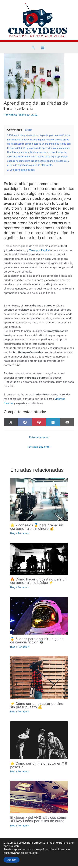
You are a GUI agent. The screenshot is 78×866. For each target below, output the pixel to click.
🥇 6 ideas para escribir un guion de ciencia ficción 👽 (37, 640)
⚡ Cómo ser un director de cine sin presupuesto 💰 (36, 705)
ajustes (33, 852)
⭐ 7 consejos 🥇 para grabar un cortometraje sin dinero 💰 (36, 527)
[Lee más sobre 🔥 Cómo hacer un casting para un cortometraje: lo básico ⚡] (39, 558)
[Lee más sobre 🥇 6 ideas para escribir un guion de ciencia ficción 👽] (39, 615)
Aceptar (11, 859)
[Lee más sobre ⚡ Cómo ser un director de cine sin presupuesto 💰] (39, 677)
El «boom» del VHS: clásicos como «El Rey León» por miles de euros (38, 819)
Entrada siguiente (39, 446)
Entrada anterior (39, 437)
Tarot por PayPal (39, 250)
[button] (33, 47)
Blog (12, 533)
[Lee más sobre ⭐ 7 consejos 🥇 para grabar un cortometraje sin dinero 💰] (39, 499)
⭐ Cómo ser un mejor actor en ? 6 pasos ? (38, 765)
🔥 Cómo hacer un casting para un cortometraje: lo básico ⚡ (38, 581)
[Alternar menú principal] (43, 48)
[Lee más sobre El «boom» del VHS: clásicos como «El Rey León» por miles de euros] (39, 796)
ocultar (28, 130)
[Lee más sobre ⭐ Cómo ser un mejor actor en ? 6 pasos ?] (39, 739)
